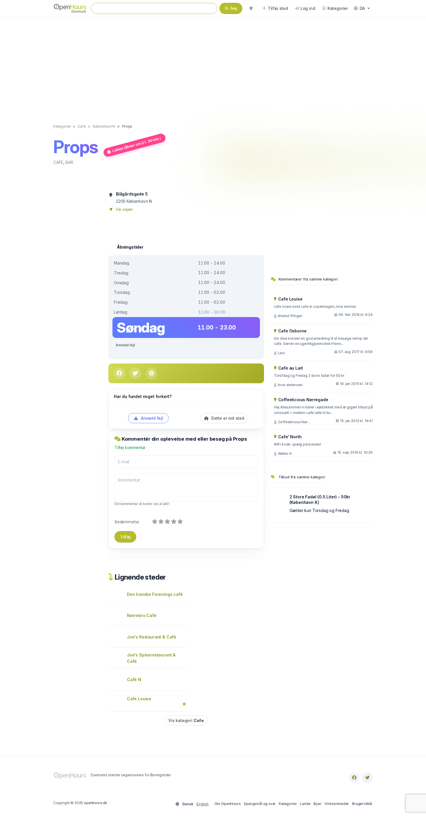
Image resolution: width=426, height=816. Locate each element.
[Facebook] (354, 777)
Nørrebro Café (141, 615)
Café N (134, 679)
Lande (305, 803)
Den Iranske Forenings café (155, 594)
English (202, 804)
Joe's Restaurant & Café (151, 636)
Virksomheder (337, 803)
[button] (362, 8)
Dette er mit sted (227, 418)
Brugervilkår (362, 803)
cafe (58, 162)
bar (69, 162)
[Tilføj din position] (250, 8)
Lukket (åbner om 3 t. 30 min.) (136, 144)
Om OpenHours (227, 803)
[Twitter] (367, 777)
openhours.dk (95, 803)
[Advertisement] (213, 64)
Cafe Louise (139, 698)
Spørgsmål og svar (260, 803)
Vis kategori (186, 720)
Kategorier (288, 803)
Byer (317, 803)
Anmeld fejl (125, 345)
